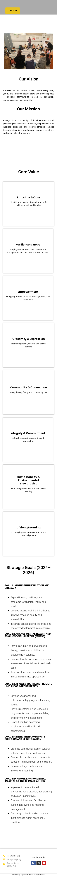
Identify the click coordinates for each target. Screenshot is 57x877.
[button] (8, 51)
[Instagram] (38, 863)
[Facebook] (33, 863)
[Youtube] (44, 863)
